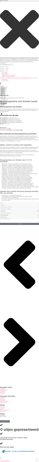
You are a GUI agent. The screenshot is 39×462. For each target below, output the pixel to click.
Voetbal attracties (3, 98)
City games (2, 393)
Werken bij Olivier (3, 93)
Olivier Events (2, 152)
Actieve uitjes (2, 392)
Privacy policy (2, 411)
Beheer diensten (5, 73)
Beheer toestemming (5, 460)
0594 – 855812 (3, 417)
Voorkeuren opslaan (25, 77)
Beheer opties (4, 72)
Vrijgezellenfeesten (3, 389)
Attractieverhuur (4, 87)
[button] (19, 29)
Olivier (2, 405)
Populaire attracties (7, 396)
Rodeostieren (2, 400)
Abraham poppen (3, 402)
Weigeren (9, 77)
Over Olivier (3, 89)
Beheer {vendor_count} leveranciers (9, 75)
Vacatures (2, 408)
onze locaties (5, 130)
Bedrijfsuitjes (2, 388)
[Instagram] (0, 458)
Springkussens (3, 397)
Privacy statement (5, 80)
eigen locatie (13, 130)
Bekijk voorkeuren (16, 77)
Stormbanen (2, 398)
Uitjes (2, 86)
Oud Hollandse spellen (4, 401)
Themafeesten (2, 391)
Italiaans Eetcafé (3, 88)
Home (1, 97)
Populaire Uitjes (6, 387)
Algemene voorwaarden (4, 410)
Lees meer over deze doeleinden (8, 76)
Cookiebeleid (4, 79)
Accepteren (3, 77)
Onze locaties (3, 92)
